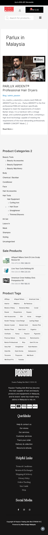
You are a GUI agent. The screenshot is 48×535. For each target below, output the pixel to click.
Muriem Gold (23, 325)
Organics (33, 329)
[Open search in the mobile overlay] (19, 18)
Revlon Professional (11, 342)
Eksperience (18, 312)
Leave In (6, 224)
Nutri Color (22, 329)
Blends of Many (9, 308)
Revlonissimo (34, 338)
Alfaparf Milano (19, 299)
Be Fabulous (28, 303)
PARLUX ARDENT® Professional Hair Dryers (20, 88)
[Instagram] (24, 510)
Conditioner (7, 182)
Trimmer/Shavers (17, 214)
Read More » (8, 129)
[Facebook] (18, 510)
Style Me (7, 351)
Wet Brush (30, 355)
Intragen (38, 316)
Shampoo (6, 232)
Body (5, 173)
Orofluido (7, 334)
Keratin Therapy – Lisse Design (14, 321)
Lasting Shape (34, 321)
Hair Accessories (10, 191)
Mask (5, 228)
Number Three (9, 329)
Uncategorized (9, 241)
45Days (7, 299)
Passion (26, 334)
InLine (29, 316)
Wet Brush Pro (9, 359)
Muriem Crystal (9, 325)
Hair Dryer (14, 207)
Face (5, 187)
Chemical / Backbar (11, 177)
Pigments (37, 334)
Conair (36, 308)
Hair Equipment (13, 199)
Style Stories (19, 351)
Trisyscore (18, 355)
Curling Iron (14, 203)
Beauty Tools (8, 157)
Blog (4, 96)
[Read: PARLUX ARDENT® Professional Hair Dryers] (24, 69)
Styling (5, 237)
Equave (28, 312)
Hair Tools (7, 195)
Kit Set (5, 219)
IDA (21, 316)
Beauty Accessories (15, 161)
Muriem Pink (37, 325)
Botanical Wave (24, 308)
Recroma (22, 338)
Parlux (17, 334)
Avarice (6, 303)
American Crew (34, 299)
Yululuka (21, 359)
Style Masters (32, 347)
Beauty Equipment (14, 165)
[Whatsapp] (30, 510)
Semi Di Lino (34, 342)
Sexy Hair (7, 347)
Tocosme (7, 355)
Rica (23, 342)
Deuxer (6, 312)
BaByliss (16, 303)
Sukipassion (32, 351)
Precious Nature (9, 338)
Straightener (15, 210)
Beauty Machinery (14, 168)
